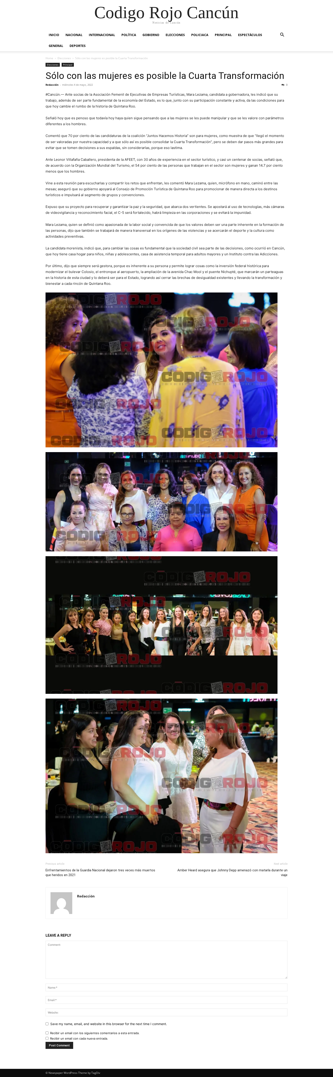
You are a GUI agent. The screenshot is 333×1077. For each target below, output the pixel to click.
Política (128, 35)
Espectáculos (250, 35)
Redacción (52, 84)
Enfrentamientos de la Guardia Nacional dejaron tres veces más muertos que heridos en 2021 (100, 872)
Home (49, 58)
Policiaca (199, 35)
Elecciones (175, 35)
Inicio (54, 35)
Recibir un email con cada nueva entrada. (79, 1038)
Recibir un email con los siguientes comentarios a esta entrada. (95, 1033)
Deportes (78, 46)
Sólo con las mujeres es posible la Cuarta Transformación (165, 75)
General (56, 46)
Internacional (102, 35)
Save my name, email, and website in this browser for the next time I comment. (108, 1024)
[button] (282, 35)
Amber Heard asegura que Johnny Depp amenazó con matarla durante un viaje (232, 872)
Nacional (73, 35)
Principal (223, 35)
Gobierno (150, 35)
